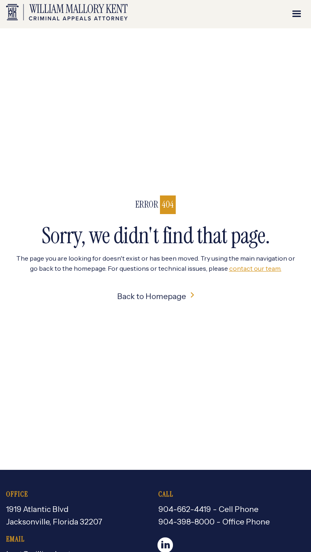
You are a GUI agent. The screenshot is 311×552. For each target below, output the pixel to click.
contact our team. (255, 268)
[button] (297, 14)
